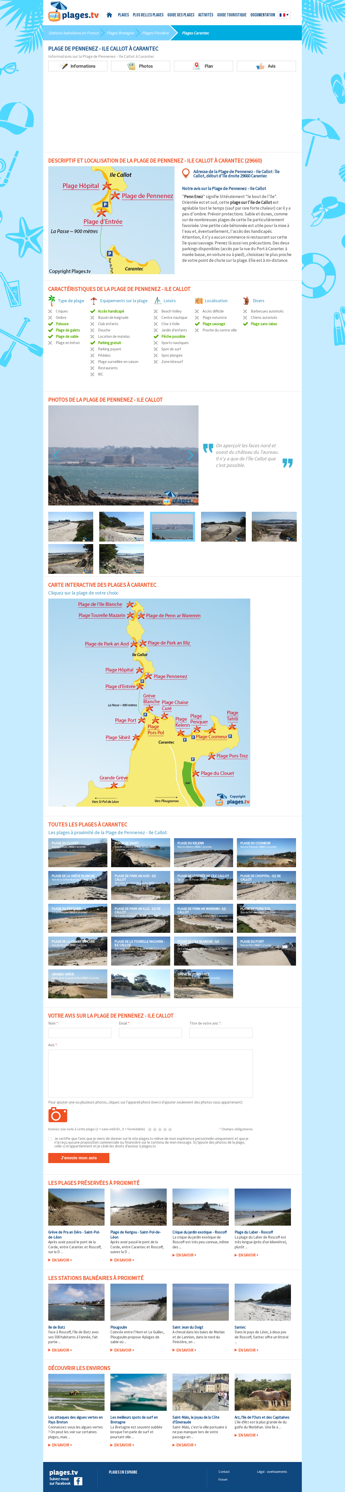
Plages (123, 15)
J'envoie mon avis (79, 1158)
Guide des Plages (180, 15)
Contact (224, 1472)
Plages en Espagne (123, 1472)
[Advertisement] (172, 109)
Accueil (110, 15)
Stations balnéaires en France (73, 32)
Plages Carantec (195, 32)
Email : (124, 1023)
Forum (223, 1479)
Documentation (263, 15)
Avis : (53, 1045)
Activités (205, 15)
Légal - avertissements (272, 1472)
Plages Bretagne (120, 32)
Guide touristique (232, 15)
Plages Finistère (155, 32)
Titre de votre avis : (205, 1023)
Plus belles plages (148, 15)
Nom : (53, 1023)
